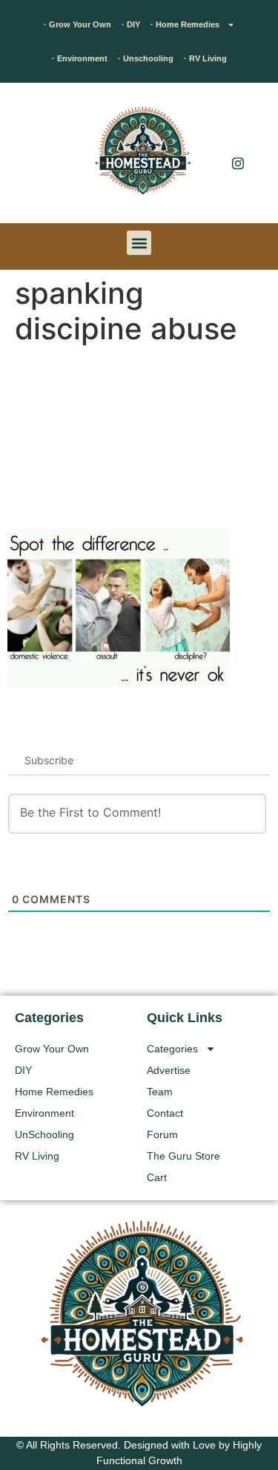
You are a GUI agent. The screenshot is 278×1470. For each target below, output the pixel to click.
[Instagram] (238, 163)
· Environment (79, 58)
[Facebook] (238, 133)
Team (160, 1092)
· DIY (131, 24)
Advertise (169, 1070)
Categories (172, 1049)
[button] (33, 156)
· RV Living (205, 58)
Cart (157, 1177)
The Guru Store (183, 1156)
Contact (165, 1113)
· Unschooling (145, 58)
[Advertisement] (139, 440)
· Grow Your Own (77, 24)
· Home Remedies (184, 24)
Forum (162, 1134)
